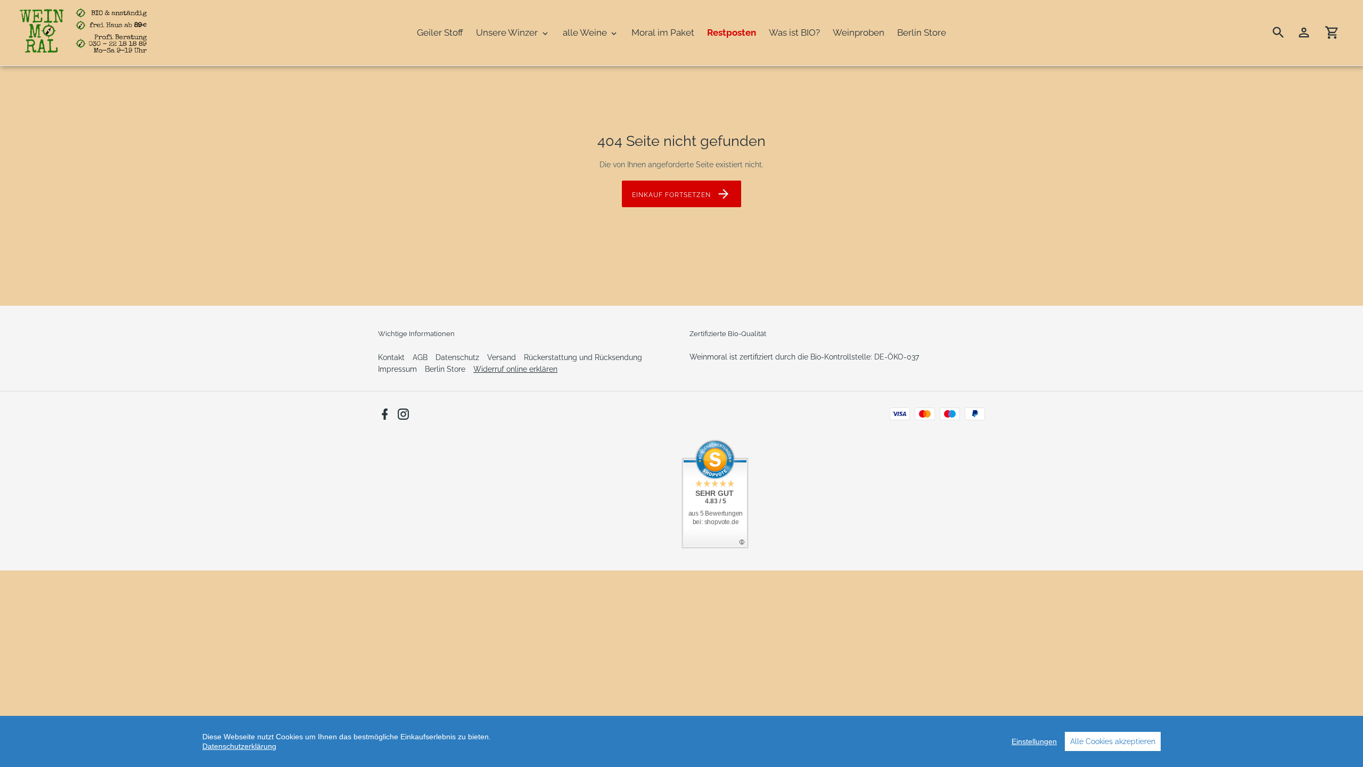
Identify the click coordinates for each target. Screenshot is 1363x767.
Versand (501, 357)
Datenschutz (457, 357)
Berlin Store (445, 369)
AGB (420, 357)
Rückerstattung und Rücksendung (583, 357)
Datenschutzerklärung (239, 746)
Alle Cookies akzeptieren (1112, 741)
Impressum (397, 369)
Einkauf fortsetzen (671, 195)
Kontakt (391, 357)
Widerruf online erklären (515, 369)
